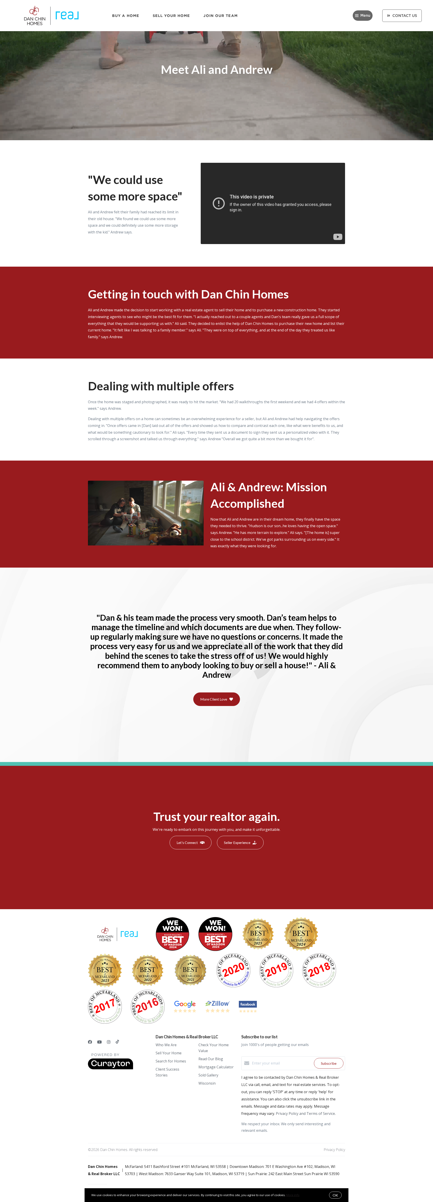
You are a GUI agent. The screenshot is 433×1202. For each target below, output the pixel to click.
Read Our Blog (210, 1058)
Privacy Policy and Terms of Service (305, 1113)
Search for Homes (171, 1061)
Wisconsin (207, 1083)
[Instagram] (109, 1042)
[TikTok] (117, 1042)
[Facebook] (90, 1042)
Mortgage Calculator (216, 1067)
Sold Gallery (208, 1075)
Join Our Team (220, 16)
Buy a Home (125, 16)
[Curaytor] (110, 1068)
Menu (365, 15)
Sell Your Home (171, 16)
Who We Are (166, 1044)
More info (292, 1195)
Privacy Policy (334, 1149)
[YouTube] (99, 1042)
